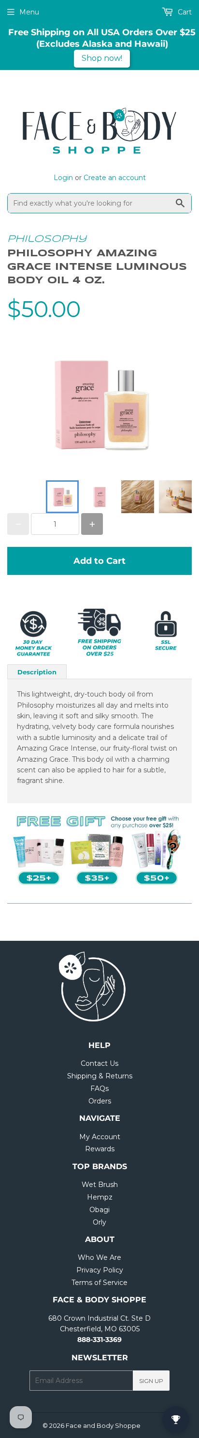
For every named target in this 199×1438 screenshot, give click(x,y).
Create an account (115, 177)
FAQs (99, 1088)
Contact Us (99, 1063)
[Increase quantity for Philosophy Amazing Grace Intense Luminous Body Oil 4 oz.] (92, 524)
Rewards (99, 1149)
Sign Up (151, 1380)
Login (63, 177)
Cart (184, 12)
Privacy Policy (99, 1270)
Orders (99, 1101)
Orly (99, 1222)
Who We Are (99, 1257)
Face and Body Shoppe (103, 1425)
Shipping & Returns (99, 1076)
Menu (29, 12)
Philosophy (46, 239)
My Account (99, 1136)
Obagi (99, 1209)
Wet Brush (100, 1184)
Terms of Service (99, 1282)
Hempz (100, 1197)
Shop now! (102, 58)
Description (37, 672)
